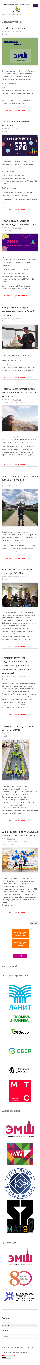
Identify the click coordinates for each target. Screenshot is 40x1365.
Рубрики (4, 1322)
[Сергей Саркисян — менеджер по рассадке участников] (20, 509)
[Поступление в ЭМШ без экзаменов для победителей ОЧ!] (20, 243)
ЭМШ (5, 34)
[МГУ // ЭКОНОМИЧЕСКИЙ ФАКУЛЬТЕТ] (16, 11)
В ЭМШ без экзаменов (14, 28)
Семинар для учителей (24, 841)
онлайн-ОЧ (15, 321)
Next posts (33, 923)
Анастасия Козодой (11, 483)
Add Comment (22, 110)
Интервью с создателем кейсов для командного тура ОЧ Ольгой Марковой (19, 392)
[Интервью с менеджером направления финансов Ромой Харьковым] (20, 338)
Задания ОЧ (8, 402)
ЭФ (24, 321)
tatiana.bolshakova (10, 676)
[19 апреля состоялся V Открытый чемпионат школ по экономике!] (20, 861)
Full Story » (8, 110)
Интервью (7, 321)
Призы (6, 230)
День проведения (10, 841)
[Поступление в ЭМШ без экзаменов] (20, 146)
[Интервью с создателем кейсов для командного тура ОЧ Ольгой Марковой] (20, 419)
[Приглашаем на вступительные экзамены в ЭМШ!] (17, 761)
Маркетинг (7, 31)
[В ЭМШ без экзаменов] (20, 52)
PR (4, 733)
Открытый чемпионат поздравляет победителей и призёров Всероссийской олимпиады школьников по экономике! (16, 665)
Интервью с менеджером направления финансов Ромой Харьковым (18, 311)
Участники (5, 844)
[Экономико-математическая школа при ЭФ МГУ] (20, 595)
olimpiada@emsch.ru (9, 1355)
